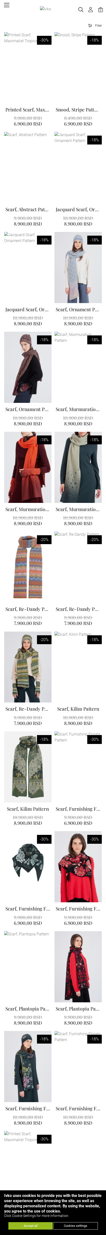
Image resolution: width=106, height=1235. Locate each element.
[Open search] (81, 10)
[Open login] (91, 10)
